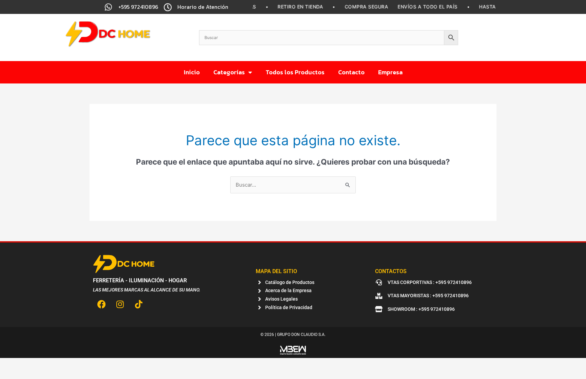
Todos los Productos (295, 72)
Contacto (351, 72)
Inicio (192, 72)
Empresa (390, 72)
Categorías (229, 72)
